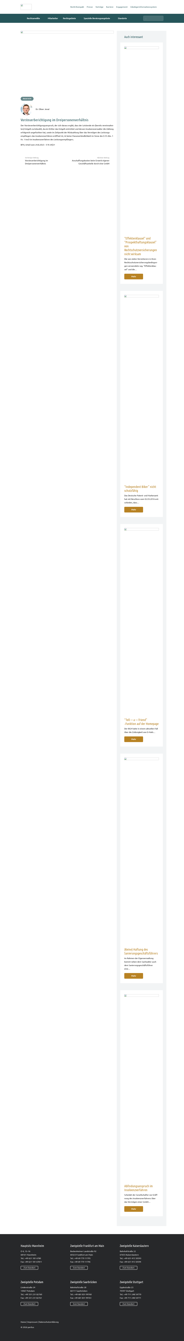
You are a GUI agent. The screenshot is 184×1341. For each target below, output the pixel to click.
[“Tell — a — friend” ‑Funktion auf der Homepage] (141, 622)
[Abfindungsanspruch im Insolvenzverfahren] (141, 1088)
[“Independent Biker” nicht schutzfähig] (141, 389)
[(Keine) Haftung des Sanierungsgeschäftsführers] (141, 852)
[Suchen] (160, 18)
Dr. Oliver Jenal (42, 109)
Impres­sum (32, 1322)
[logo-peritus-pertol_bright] (26, 7)
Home (23, 1322)
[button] (42, 18)
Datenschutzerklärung (49, 1322)
